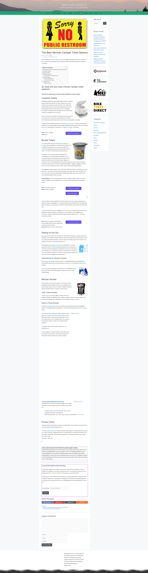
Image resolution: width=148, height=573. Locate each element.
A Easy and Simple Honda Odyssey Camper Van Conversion (55, 507)
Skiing (76, 13)
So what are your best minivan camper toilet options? (55, 69)
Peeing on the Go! (47, 74)
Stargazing (96, 145)
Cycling (64, 13)
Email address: (46, 488)
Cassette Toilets (47, 71)
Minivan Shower (46, 77)
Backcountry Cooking (99, 122)
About (96, 13)
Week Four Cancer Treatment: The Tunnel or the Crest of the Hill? (100, 60)
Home (47, 13)
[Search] (104, 23)
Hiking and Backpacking (56, 13)
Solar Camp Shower (49, 78)
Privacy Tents (46, 81)
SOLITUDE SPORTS (74, 5)
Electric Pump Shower (49, 80)
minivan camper (55, 59)
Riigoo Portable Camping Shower (52, 306)
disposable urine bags (55, 245)
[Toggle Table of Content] (65, 68)
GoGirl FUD (47, 261)
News (91, 13)
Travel (80, 13)
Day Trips (96, 130)
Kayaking (70, 13)
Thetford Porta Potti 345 (67, 123)
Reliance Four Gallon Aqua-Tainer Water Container (54, 315)
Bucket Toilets (46, 72)
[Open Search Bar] (101, 13)
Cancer (95, 125)
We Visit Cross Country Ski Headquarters (51, 508)
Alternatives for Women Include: (51, 75)
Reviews (86, 13)
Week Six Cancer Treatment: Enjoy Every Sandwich (100, 54)
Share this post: (48, 83)
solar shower (47, 295)
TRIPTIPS (44, 201)
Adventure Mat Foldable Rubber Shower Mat (53, 401)
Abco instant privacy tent (50, 430)
